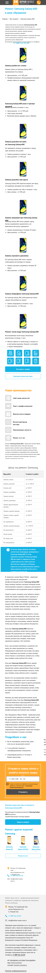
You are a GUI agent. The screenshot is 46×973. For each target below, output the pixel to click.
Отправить (23, 792)
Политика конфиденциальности (15, 971)
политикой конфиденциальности (21, 786)
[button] (23, 369)
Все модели (14, 19)
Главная (4, 19)
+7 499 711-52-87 (21, 43)
